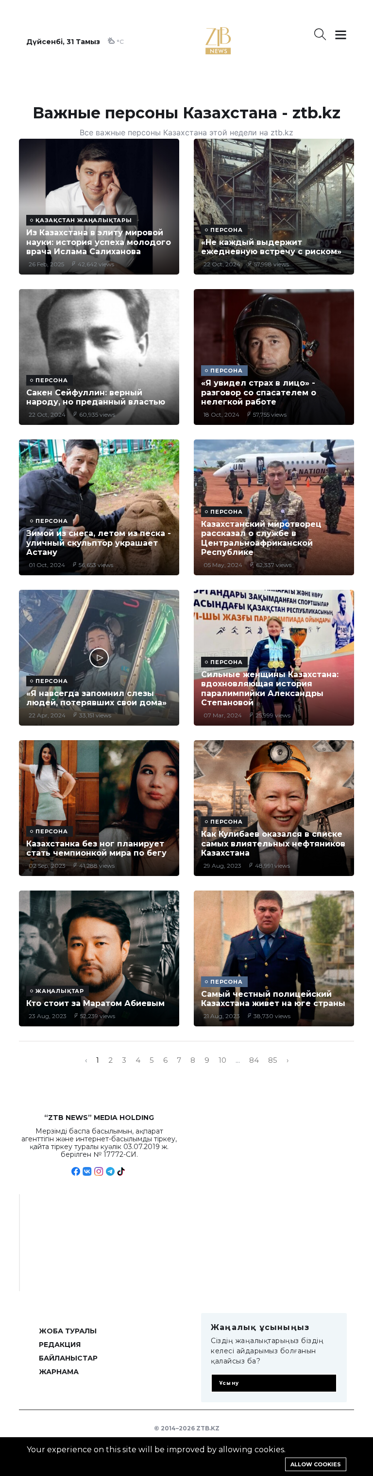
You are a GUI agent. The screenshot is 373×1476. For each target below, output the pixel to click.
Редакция (60, 1344)
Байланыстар (68, 1358)
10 (222, 1060)
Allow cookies (315, 1464)
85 (272, 1060)
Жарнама (59, 1372)
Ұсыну (229, 1383)
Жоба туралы (68, 1331)
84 (254, 1060)
